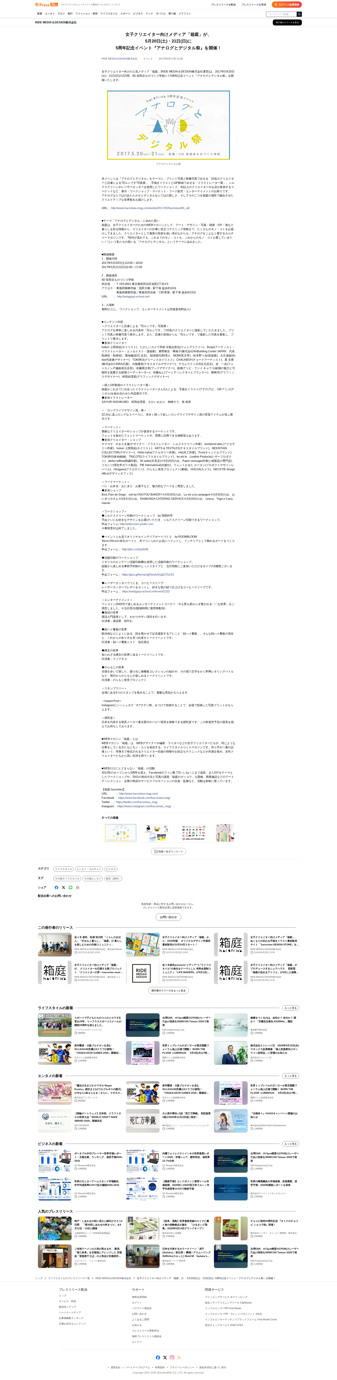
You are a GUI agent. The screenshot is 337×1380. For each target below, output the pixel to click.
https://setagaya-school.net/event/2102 (146, 591)
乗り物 (172, 13)
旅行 (70, 13)
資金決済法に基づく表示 (212, 1367)
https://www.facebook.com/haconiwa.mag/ (144, 797)
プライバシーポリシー (182, 1367)
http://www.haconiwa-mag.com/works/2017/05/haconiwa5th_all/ (150, 208)
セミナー (137, 1342)
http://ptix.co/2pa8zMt (135, 549)
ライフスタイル (109, 13)
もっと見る (291, 1007)
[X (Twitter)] (63, 887)
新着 (39, 13)
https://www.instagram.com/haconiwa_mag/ (144, 806)
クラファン (185, 13)
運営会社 (116, 1367)
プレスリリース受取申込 (145, 1330)
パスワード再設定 (142, 1308)
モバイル (161, 13)
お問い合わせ (168, 917)
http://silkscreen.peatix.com (136, 524)
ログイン (137, 1302)
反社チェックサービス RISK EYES (224, 1325)
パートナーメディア (70, 1312)
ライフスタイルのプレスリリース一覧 (69, 1278)
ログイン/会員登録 (289, 4)
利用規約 (160, 1367)
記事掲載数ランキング (71, 1318)
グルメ (61, 13)
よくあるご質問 (140, 1319)
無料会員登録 (139, 1297)
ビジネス (138, 13)
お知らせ (137, 1325)
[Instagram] (172, 1357)
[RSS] (179, 1357)
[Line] (70, 887)
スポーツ (125, 13)
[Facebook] (56, 887)
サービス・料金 (67, 1301)
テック (149, 13)
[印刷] (77, 887)
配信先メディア (67, 1306)
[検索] (299, 14)
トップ (38, 1278)
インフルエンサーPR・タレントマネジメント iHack (233, 1313)
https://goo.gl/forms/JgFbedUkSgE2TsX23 (148, 574)
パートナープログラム (137, 1367)
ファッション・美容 (86, 13)
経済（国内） (113, 878)
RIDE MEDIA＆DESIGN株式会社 (119, 58)
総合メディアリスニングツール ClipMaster (228, 1302)
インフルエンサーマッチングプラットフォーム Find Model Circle (241, 1319)
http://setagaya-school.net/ (133, 296)
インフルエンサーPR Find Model (223, 1308)
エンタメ (50, 13)
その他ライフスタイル (67, 878)
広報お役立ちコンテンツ (72, 1323)
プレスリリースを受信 (254, 4)
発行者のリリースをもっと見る (168, 990)
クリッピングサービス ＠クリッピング (226, 1297)
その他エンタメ (92, 878)
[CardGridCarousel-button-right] (233, 834)
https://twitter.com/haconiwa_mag (136, 802)
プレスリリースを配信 (223, 4)
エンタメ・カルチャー (89, 869)
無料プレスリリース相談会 (146, 1336)
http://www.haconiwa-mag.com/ (138, 793)
